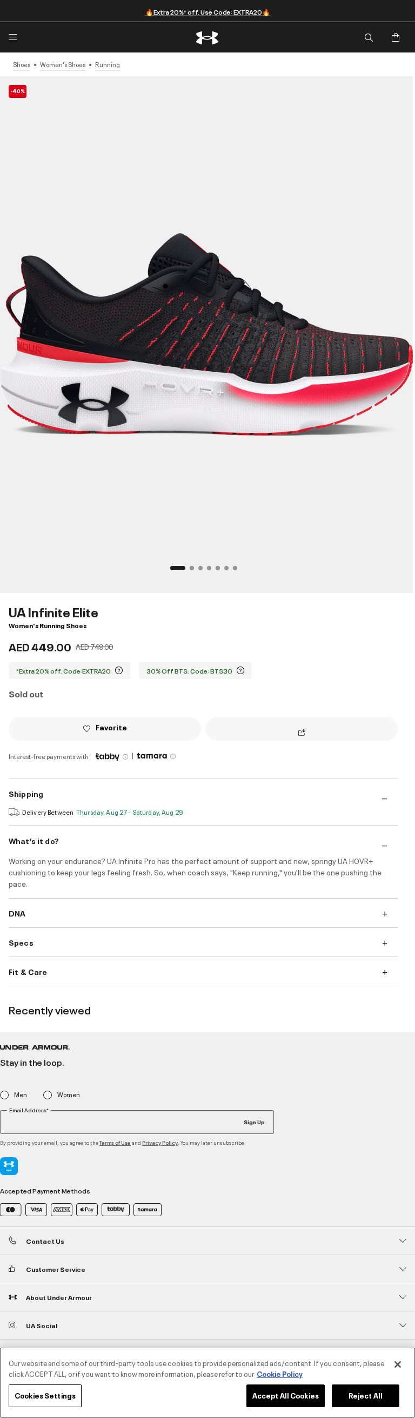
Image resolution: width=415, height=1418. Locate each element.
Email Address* (29, 1110)
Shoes (21, 64)
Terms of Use (115, 1142)
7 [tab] (238, 571)
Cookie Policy (280, 1374)
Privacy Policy (160, 1142)
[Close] (398, 1364)
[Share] (301, 733)
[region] (207, 1382)
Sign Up (254, 1121)
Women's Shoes (62, 64)
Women (68, 1095)
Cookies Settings (45, 1395)
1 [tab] (175, 571)
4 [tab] (212, 571)
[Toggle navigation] (13, 37)
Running (107, 64)
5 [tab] (221, 571)
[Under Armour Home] (207, 37)
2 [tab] (195, 571)
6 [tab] (229, 571)
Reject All (366, 1395)
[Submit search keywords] (368, 37)
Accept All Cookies (285, 1395)
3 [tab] (203, 571)
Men (20, 1095)
